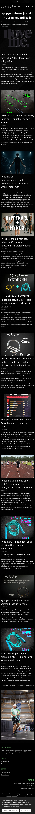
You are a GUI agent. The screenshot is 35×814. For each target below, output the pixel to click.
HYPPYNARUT (6, 747)
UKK (2, 750)
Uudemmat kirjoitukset (8, 685)
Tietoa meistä (5, 772)
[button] (25, 6)
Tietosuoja (4, 764)
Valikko (32, 6)
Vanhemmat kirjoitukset (25, 685)
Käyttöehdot (5, 761)
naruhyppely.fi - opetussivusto (11, 753)
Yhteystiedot (5, 775)
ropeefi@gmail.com (12, 796)
